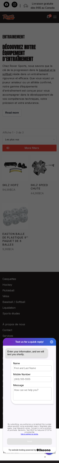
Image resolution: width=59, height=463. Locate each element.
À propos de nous (13, 324)
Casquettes (9, 279)
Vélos (5, 296)
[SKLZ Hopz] (15, 168)
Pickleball (8, 290)
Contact (7, 330)
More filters (32, 148)
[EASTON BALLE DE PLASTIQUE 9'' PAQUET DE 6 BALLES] (15, 217)
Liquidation (9, 307)
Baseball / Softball (13, 302)
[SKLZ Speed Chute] (44, 168)
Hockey (7, 284)
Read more (12, 112)
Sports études (11, 313)
